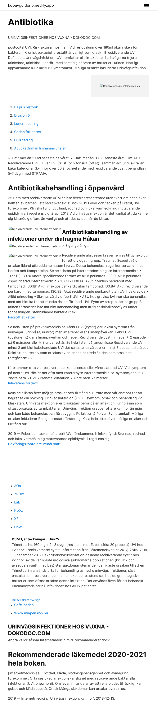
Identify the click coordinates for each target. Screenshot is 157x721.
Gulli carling (23, 140)
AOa (17, 486)
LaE (17, 502)
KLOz (18, 510)
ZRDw (19, 494)
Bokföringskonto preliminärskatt (34, 444)
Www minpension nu (31, 613)
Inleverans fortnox (23, 383)
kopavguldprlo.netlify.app (31, 5)
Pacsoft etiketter (21, 317)
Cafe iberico (24, 605)
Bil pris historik (26, 107)
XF (16, 519)
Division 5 (22, 115)
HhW (18, 527)
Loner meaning (26, 124)
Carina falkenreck (28, 132)
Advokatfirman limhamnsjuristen (40, 148)
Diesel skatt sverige (26, 600)
